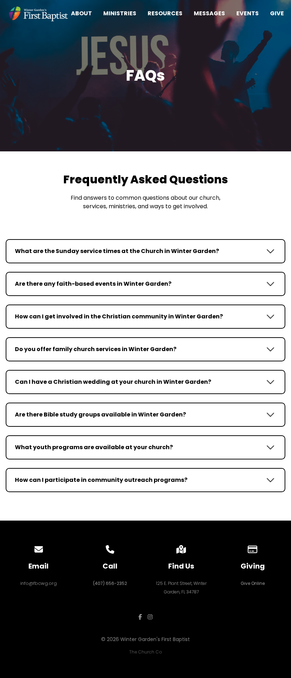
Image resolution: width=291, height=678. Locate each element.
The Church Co (145, 652)
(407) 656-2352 (110, 583)
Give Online (253, 583)
